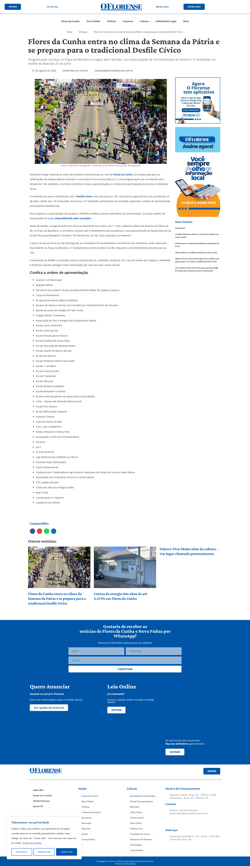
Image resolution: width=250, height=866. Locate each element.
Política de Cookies (32, 843)
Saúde (85, 834)
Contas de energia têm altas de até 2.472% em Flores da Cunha (120, 596)
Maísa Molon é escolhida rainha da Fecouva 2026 (196, 252)
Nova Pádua (93, 21)
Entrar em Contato (42, 795)
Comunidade (88, 839)
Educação (86, 823)
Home (69, 32)
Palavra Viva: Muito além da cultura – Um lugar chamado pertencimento (189, 551)
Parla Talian (136, 812)
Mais (186, 21)
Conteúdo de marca (140, 834)
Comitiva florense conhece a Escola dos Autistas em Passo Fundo (197, 235)
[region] (44, 838)
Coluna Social (137, 817)
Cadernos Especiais (91, 812)
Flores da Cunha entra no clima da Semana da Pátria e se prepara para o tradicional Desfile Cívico (57, 598)
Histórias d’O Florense (141, 839)
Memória (134, 806)
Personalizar (22, 852)
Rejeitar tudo (44, 852)
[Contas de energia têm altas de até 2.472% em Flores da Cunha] (125, 567)
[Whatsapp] (239, 7)
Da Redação (136, 844)
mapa (69, 218)
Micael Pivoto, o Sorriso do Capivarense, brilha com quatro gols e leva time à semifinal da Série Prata (197, 260)
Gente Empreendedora (141, 801)
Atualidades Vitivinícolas (142, 796)
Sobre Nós (38, 790)
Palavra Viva (136, 828)
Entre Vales (135, 823)
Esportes (128, 21)
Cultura (144, 21)
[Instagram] (225, 7)
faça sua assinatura (176, 743)
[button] (32, 531)
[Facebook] (218, 7)
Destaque (83, 32)
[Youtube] (232, 7)
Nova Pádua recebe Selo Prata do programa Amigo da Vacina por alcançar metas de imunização (196, 269)
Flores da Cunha (70, 21)
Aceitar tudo (67, 852)
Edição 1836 (180, 228)
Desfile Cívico (84, 196)
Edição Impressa (41, 800)
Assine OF (38, 806)
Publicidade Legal (166, 21)
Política (111, 21)
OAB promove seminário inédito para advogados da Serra (197, 244)
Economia (86, 817)
